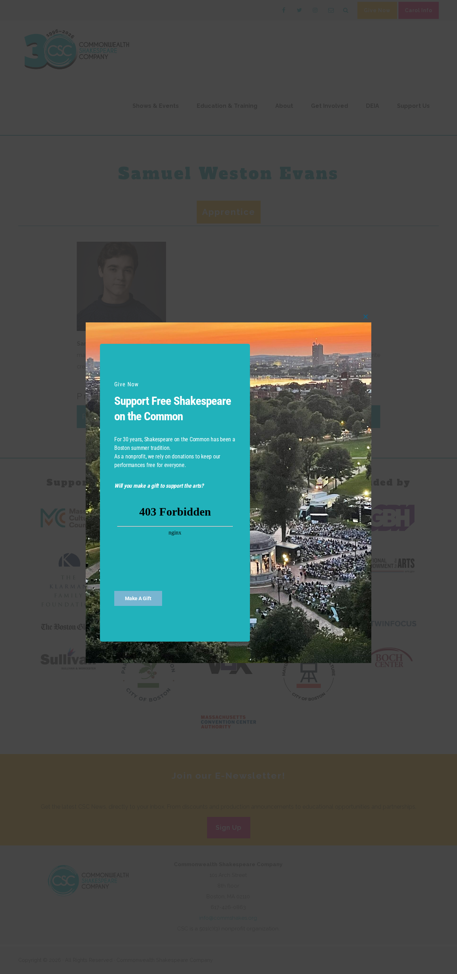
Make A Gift (138, 598)
